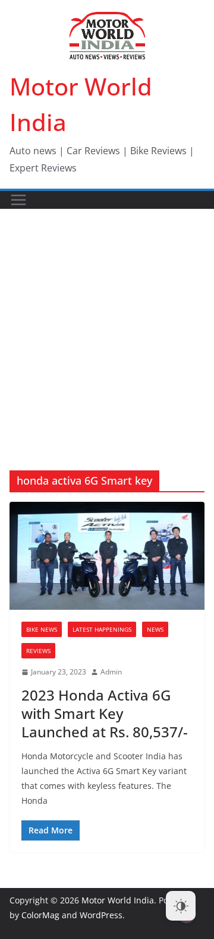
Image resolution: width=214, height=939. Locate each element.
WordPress (101, 915)
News (155, 629)
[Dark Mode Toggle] (180, 905)
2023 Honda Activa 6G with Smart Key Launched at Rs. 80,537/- (104, 713)
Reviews (38, 651)
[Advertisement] (107, 322)
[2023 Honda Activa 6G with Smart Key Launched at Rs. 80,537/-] (107, 556)
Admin (111, 672)
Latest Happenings (102, 629)
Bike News (41, 629)
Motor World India (117, 900)
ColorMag (40, 915)
